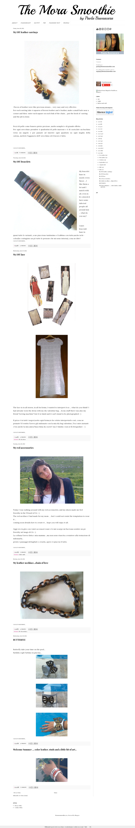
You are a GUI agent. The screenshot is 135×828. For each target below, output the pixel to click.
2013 (99, 150)
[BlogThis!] (31, 153)
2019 (99, 136)
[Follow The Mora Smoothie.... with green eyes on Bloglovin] (105, 114)
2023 (99, 129)
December (102, 155)
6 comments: (23, 787)
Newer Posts (17, 792)
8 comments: (22, 152)
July (100, 167)
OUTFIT (37, 23)
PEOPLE (66, 23)
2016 (99, 143)
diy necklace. (24, 631)
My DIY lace (19, 254)
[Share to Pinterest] (36, 153)
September (102, 162)
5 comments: (23, 552)
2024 (99, 126)
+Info (85, 827)
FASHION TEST (54, 23)
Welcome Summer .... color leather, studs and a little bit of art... (45, 749)
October (101, 160)
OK (90, 827)
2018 (99, 138)
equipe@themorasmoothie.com (106, 71)
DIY (19, 439)
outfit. (23, 554)
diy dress (23, 439)
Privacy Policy (18, 805)
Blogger (77, 815)
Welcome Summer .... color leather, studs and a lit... (110, 186)
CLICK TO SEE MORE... (19, 148)
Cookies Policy (19, 807)
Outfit (20, 554)
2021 (99, 131)
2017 (99, 141)
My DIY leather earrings (25, 32)
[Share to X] (33, 153)
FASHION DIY (26, 23)
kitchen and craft (102, 103)
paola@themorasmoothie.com (105, 66)
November (102, 157)
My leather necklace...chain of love (30, 562)
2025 (99, 124)
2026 (99, 121)
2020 (99, 133)
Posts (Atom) (24, 795)
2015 (99, 146)
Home (55, 792)
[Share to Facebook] (34, 153)
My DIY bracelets (21, 161)
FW (44, 23)
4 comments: (23, 245)
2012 (99, 153)
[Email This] (29, 153)
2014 (99, 148)
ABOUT (14, 23)
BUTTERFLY (19, 639)
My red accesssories (23, 447)
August (101, 164)
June (100, 169)
